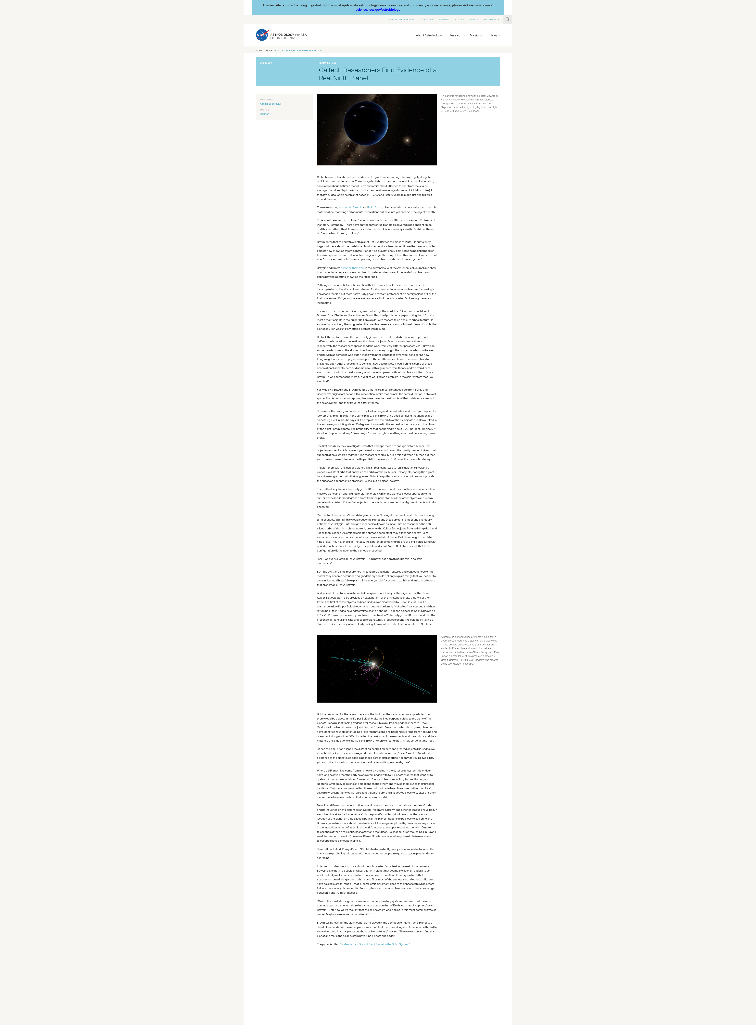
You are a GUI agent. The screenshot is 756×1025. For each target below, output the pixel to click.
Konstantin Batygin (350, 207)
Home (259, 50)
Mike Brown (375, 207)
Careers (444, 19)
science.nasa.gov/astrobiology (378, 9)
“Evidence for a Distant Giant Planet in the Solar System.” (375, 944)
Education (428, 19)
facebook (271, 964)
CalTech (264, 113)
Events (474, 19)
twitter (263, 964)
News (269, 50)
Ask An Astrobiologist (402, 19)
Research (455, 35)
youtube (279, 964)
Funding (459, 19)
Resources (490, 19)
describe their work (352, 267)
